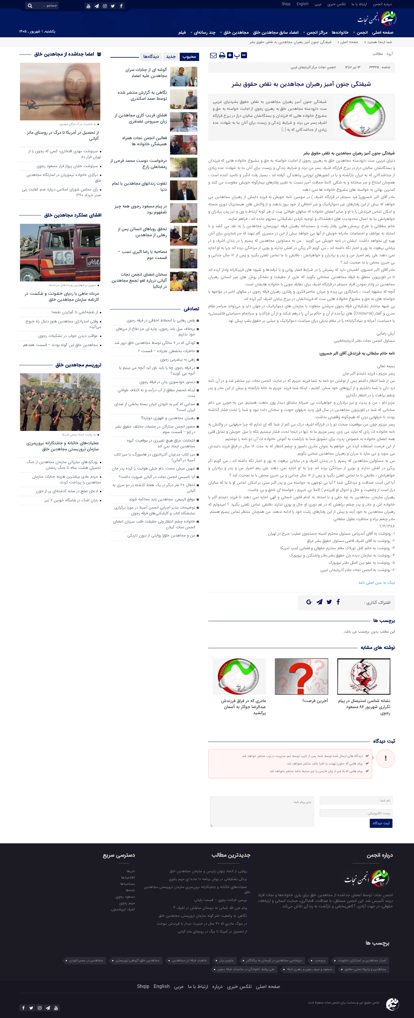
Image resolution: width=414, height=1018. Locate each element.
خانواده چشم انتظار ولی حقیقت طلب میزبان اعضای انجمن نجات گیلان (154, 524)
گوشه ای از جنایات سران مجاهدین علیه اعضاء (146, 72)
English (303, 3)
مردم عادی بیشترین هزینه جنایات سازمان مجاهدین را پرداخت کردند (66, 479)
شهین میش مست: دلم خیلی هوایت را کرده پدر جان (153, 469)
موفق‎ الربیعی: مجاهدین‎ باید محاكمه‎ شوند (162, 499)
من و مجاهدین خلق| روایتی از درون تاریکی (161, 536)
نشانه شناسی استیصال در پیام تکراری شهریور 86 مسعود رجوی (364, 706)
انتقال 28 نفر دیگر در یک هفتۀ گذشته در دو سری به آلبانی (153, 488)
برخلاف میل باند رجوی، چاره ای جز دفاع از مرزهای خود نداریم (155, 332)
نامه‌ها (130, 890)
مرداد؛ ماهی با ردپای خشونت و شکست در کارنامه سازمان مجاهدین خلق (62, 296)
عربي (318, 3)
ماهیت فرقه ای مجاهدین (189, 960)
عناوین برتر (226, 960)
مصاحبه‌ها (127, 883)
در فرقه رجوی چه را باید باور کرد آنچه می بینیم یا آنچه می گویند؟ (157, 371)
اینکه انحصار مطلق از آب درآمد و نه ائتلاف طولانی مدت (156, 393)
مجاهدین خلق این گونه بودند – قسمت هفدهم (61, 345)
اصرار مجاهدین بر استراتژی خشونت (362, 960)
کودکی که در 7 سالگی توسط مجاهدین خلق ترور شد (154, 343)
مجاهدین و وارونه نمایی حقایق (365, 969)
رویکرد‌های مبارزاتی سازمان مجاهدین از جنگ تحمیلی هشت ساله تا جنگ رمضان (64, 465)
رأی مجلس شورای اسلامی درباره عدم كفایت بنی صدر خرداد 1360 (61, 192)
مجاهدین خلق (236, 32)
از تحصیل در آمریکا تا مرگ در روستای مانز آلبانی (63, 135)
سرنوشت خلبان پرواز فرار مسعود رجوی (68, 166)
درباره (217, 986)
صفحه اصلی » (348, 42)
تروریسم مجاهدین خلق (78, 365)
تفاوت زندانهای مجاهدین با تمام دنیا (139, 186)
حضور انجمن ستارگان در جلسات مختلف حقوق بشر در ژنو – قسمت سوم (155, 429)
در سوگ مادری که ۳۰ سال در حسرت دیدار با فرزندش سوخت (202, 923)
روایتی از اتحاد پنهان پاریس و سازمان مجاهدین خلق (209, 871)
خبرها (131, 871)
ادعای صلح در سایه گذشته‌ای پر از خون (67, 491)
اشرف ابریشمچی (123, 909)
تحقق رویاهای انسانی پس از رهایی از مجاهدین (142, 232)
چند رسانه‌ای (204, 32)
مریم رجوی (127, 902)
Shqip (286, 3)
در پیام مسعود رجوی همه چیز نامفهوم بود (141, 209)
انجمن (362, 32)
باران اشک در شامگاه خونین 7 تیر (72, 500)
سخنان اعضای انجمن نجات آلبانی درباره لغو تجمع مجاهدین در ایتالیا (139, 280)
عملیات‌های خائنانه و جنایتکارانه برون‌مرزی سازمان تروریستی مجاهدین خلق (62, 446)
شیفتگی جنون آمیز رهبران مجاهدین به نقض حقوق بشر (301, 84)
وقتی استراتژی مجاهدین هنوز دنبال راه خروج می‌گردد (63, 324)
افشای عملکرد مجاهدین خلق (72, 215)
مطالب (377, 54)
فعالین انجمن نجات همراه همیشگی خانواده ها (144, 141)
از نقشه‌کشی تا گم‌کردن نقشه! (75, 312)
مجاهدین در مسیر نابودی (86, 960)
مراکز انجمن (317, 32)
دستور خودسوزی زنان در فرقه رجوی (167, 382)
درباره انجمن (382, 3)
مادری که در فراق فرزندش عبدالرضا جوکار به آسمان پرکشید (243, 706)
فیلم (182, 32)
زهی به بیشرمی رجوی (177, 360)
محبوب (189, 56)
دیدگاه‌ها (151, 56)
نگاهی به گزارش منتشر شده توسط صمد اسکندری (142, 95)
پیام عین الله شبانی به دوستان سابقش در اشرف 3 (210, 907)
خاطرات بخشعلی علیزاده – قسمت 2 (166, 351)
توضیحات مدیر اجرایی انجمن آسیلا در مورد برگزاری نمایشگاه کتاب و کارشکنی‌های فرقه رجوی (154, 510)
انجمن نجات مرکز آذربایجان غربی (313, 67)
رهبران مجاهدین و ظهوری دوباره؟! (168, 418)
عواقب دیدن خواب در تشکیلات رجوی (68, 336)
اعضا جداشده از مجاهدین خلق (64, 54)
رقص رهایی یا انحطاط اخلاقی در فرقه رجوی (161, 321)
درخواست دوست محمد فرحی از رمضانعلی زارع (138, 163)
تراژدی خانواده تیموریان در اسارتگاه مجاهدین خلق (63, 178)
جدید (170, 56)
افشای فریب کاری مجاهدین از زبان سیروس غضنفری (141, 118)
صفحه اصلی (382, 32)
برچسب (320, 960)
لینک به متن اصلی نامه (377, 583)
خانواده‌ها (340, 32)
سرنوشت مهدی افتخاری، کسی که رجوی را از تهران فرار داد (64, 154)
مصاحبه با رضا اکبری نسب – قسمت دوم (142, 254)
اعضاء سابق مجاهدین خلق (276, 32)
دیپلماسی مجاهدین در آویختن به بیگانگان (274, 960)
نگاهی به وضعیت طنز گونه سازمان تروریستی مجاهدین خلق (203, 915)
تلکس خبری (337, 3)
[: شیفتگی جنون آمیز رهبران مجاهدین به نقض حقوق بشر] (214, 55)
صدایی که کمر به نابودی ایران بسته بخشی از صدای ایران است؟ (154, 407)
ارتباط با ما (359, 3)
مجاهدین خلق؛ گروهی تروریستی (137, 960)
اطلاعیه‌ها (128, 877)
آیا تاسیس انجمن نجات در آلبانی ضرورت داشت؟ (157, 477)
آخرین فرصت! (315, 700)
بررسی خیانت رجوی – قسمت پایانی (221, 899)
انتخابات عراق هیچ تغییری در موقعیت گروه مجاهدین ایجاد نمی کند (161, 443)
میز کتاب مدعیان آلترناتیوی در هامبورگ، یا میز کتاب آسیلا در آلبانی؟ (154, 457)
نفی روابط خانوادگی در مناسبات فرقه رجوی (246, 969)
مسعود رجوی (125, 896)
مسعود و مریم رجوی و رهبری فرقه (309, 969)
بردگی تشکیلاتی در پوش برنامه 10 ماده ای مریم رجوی (208, 879)
